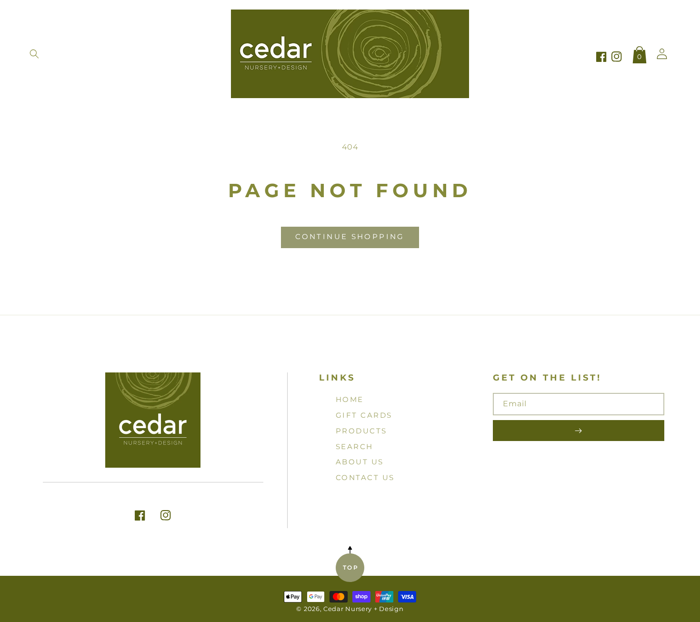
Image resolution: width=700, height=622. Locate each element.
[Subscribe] (578, 430)
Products (361, 430)
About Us (360, 461)
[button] (34, 53)
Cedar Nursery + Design (363, 608)
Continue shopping (349, 236)
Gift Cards (364, 415)
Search (354, 446)
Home (350, 399)
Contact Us (365, 477)
